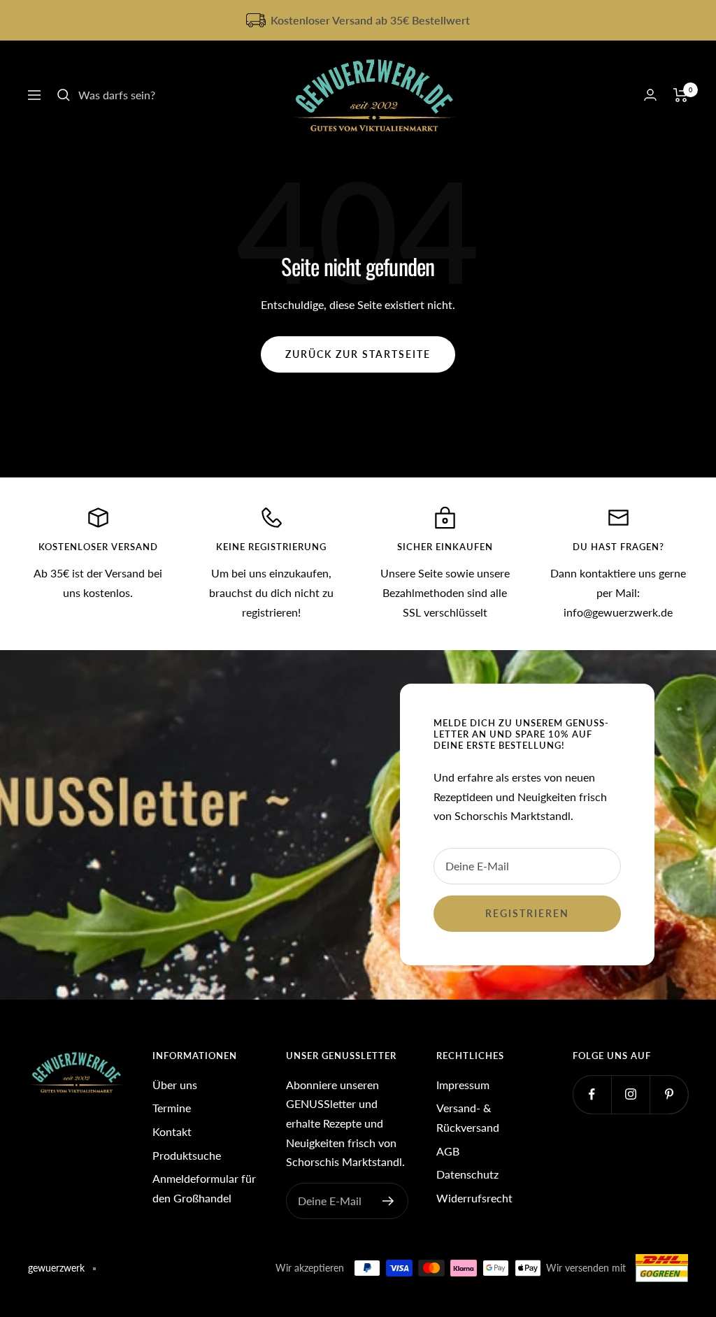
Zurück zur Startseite (358, 354)
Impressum (462, 1084)
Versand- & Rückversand (467, 1117)
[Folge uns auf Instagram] (630, 1094)
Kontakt (172, 1131)
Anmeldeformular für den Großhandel (204, 1188)
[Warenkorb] (680, 95)
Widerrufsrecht (474, 1197)
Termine (171, 1107)
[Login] (650, 95)
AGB (447, 1151)
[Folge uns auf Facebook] (592, 1094)
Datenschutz (467, 1174)
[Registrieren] (388, 1201)
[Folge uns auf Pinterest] (669, 1094)
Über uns (174, 1084)
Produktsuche (186, 1155)
